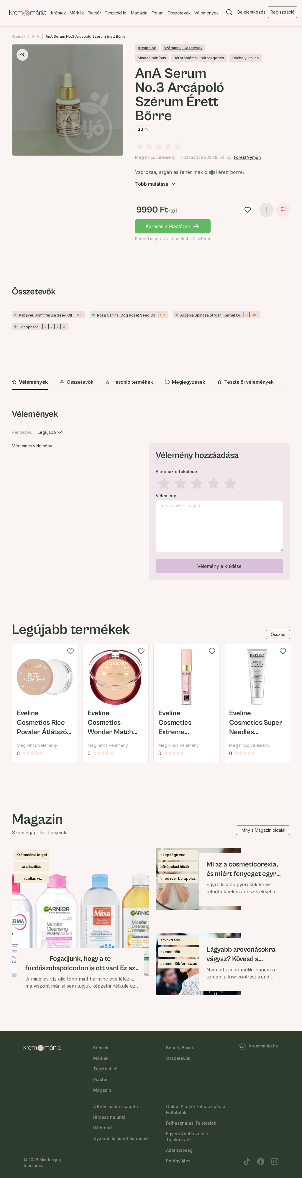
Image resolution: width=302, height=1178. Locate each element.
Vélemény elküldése (219, 566)
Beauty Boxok (180, 1047)
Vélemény (166, 496)
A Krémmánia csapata (115, 1106)
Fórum (157, 12)
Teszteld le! (116, 12)
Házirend (102, 1127)
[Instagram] (274, 1161)
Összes (278, 634)
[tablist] (151, 382)
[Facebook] (260, 1161)
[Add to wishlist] (70, 651)
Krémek (58, 12)
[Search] (229, 13)
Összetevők (179, 12)
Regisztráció (282, 11)
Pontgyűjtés (178, 1160)
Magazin (139, 12)
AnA (35, 36)
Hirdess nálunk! (109, 1117)
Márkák (77, 12)
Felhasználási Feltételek (191, 1123)
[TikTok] (246, 1161)
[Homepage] (28, 13)
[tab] (30, 382)
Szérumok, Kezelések (183, 48)
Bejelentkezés (251, 11)
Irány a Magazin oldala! (263, 830)
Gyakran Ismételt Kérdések (121, 1138)
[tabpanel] (151, 495)
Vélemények (206, 12)
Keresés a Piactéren (168, 226)
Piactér (94, 12)
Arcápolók (147, 48)
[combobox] (50, 432)
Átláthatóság (179, 1150)
